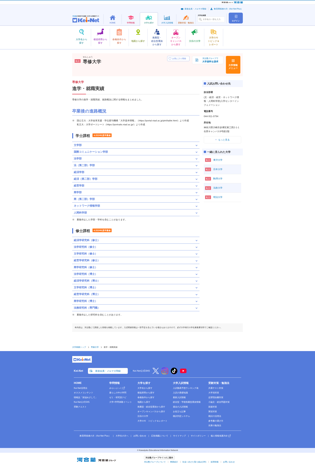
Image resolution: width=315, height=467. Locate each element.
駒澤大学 (217, 178)
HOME (78, 383)
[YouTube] (183, 373)
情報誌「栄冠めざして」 (85, 397)
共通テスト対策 (215, 388)
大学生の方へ (122, 436)
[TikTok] (174, 373)
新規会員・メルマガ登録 (195, 9)
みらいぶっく (115, 388)
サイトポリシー (198, 436)
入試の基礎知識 (180, 392)
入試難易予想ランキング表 (186, 388)
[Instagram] (165, 373)
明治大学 (217, 197)
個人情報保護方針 (219, 436)
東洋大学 (217, 160)
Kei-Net (78, 370)
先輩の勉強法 (214, 425)
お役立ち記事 (179, 411)
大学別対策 (213, 392)
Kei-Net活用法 (80, 388)
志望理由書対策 (215, 397)
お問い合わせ (139, 436)
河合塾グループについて (155, 462)
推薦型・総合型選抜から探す (151, 407)
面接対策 (212, 407)
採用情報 (215, 462)
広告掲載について (159, 436)
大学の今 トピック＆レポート (152, 421)
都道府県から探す (146, 392)
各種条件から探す (146, 397)
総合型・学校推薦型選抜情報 (187, 402)
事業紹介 (174, 462)
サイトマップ (179, 436)
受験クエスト (80, 407)
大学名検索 (202, 15)
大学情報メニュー (233, 66)
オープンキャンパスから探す (151, 411)
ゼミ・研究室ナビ (117, 397)
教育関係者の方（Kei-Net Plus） (228, 9)
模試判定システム (181, 416)
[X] (155, 373)
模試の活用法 (214, 416)
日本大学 (217, 169)
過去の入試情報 (180, 407)
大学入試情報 (181, 383)
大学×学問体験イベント (120, 402)
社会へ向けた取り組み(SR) (194, 462)
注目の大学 (142, 416)
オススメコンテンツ (83, 392)
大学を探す (144, 383)
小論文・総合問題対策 (219, 402)
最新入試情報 (179, 397)
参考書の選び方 (215, 421)
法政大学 (217, 187)
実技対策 (212, 411)
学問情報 (114, 383)
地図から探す (143, 402)
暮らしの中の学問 (117, 392)
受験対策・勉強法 (218, 383)
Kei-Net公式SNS (141, 370)
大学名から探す (144, 388)
